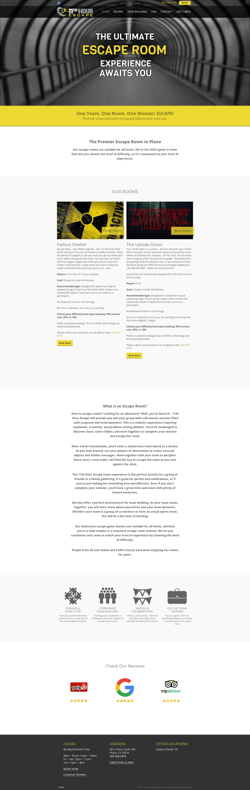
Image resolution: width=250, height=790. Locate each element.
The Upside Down (144, 244)
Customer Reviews (75, 774)
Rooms (118, 11)
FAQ (153, 11)
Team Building (137, 11)
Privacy (61, 787)
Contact (166, 11)
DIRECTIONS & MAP (122, 762)
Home (105, 11)
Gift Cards (184, 11)
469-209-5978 (168, 2)
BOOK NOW (71, 769)
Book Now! (65, 343)
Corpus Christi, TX (167, 749)
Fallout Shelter (72, 244)
